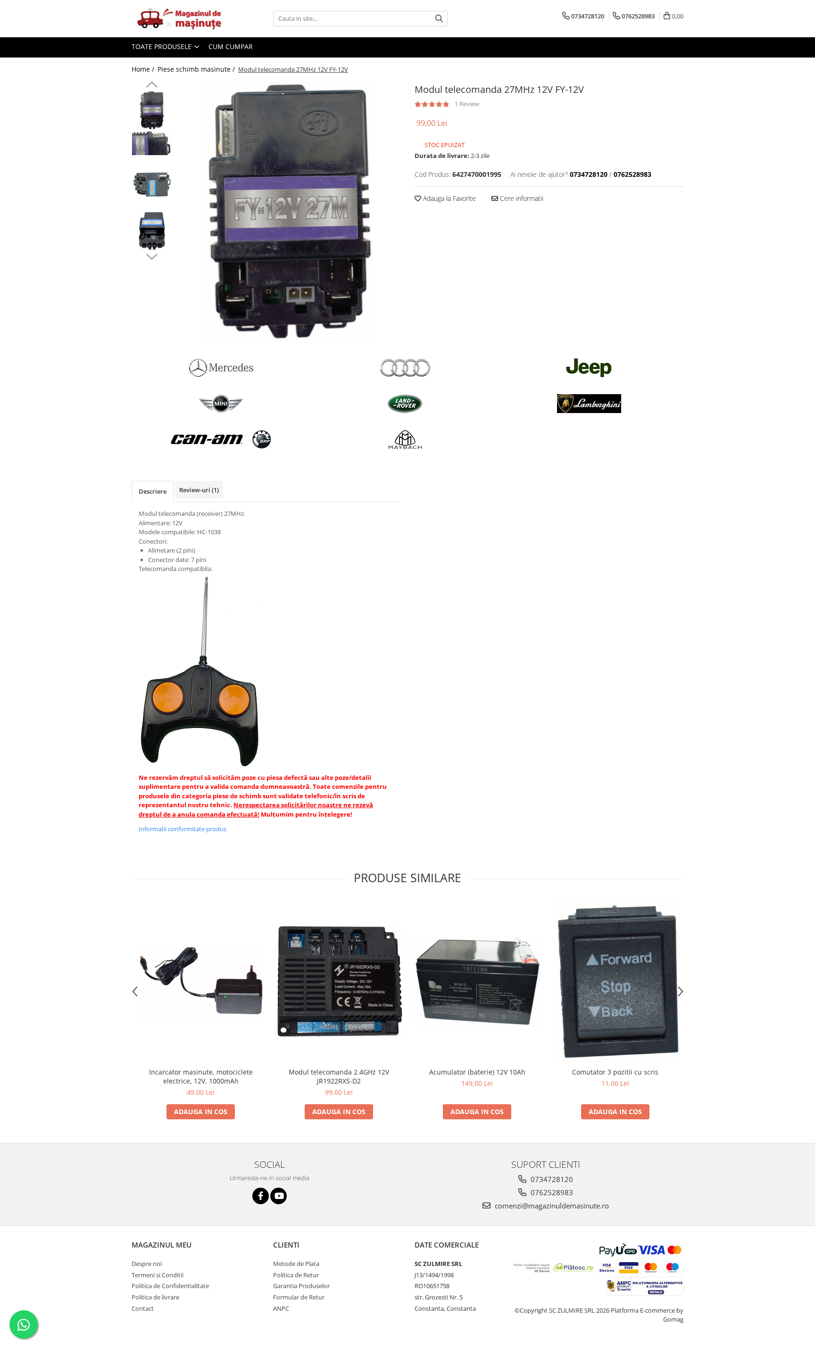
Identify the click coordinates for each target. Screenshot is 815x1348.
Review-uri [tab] (199, 490)
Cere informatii (520, 198)
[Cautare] (439, 18)
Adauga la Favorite (448, 198)
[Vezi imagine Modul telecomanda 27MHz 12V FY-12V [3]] (151, 230)
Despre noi (147, 1263)
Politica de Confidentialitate (170, 1286)
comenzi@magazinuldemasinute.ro (551, 1205)
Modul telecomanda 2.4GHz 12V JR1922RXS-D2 (339, 1076)
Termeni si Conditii (157, 1275)
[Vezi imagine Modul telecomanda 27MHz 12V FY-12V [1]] (151, 143)
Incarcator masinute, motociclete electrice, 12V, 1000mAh (201, 1076)
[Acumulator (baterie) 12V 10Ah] (477, 981)
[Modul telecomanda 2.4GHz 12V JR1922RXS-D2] (338, 981)
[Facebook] (260, 1196)
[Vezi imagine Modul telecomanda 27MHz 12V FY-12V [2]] (151, 184)
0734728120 (551, 1179)
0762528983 (551, 1192)
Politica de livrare (155, 1297)
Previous (151, 86)
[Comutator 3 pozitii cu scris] (615, 981)
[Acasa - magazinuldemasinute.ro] (179, 18)
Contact (143, 1308)
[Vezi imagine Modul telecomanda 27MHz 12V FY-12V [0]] (151, 110)
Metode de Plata (296, 1263)
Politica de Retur (296, 1275)
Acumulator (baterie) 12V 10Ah (477, 1071)
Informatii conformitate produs (182, 829)
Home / (144, 69)
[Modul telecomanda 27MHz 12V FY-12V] (288, 213)
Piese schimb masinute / (197, 69)
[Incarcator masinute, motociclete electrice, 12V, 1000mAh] (200, 981)
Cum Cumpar (230, 46)
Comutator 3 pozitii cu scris (615, 1071)
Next (151, 255)
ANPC (281, 1308)
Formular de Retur (298, 1297)
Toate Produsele (162, 46)
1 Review (467, 103)
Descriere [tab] (152, 491)
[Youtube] (278, 1196)
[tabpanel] (288, 213)
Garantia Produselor (301, 1286)
